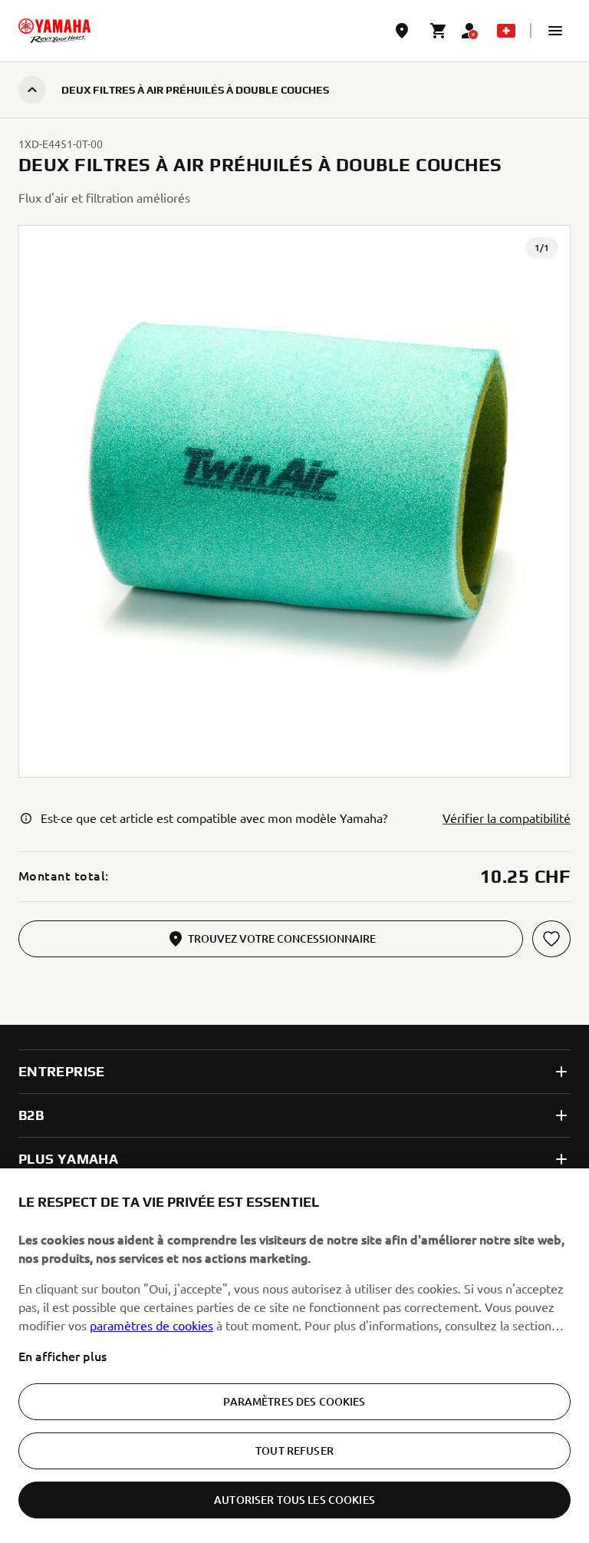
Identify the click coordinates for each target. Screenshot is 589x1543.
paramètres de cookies (151, 1325)
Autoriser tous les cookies (294, 1499)
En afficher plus (62, 1355)
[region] (294, 1355)
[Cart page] (438, 30)
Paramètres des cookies (294, 1401)
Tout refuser (294, 1450)
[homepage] (54, 31)
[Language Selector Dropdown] (506, 30)
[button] (555, 30)
